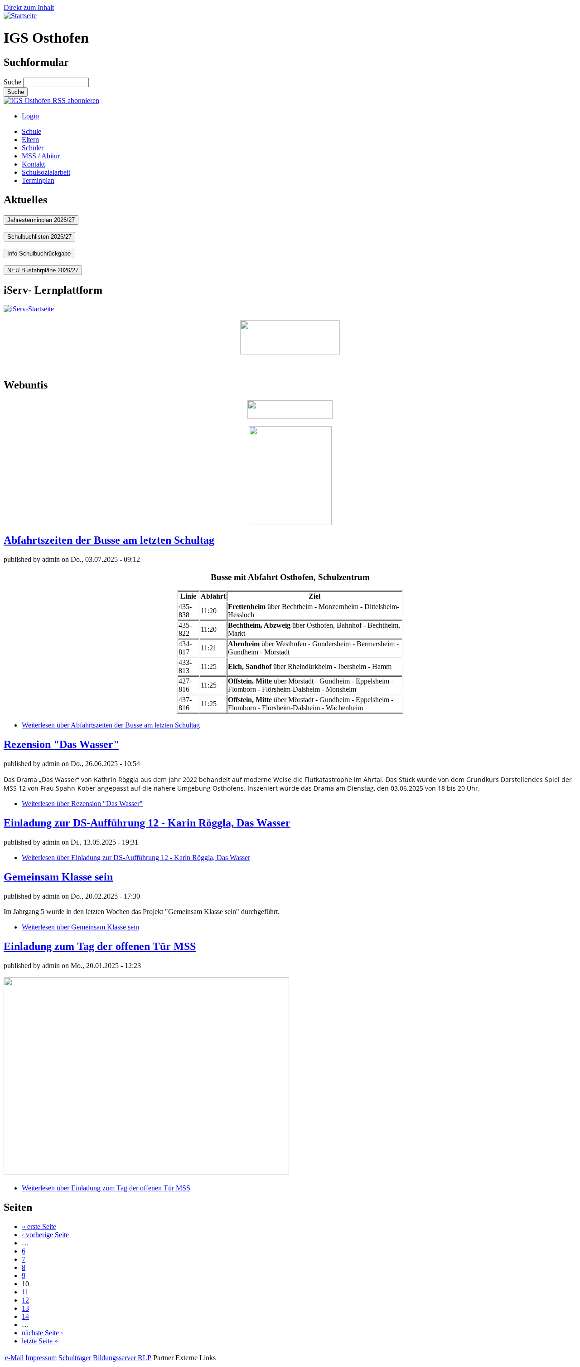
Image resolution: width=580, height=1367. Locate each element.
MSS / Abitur (41, 156)
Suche (13, 82)
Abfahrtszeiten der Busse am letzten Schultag (109, 540)
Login (30, 116)
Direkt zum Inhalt (29, 7)
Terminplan (38, 180)
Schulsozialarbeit (46, 172)
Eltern (30, 139)
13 (25, 1308)
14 (25, 1316)
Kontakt (33, 164)
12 (25, 1300)
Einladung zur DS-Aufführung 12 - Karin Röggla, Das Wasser (147, 823)
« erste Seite (39, 1226)
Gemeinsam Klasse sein (58, 877)
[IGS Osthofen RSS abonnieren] (51, 100)
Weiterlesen (111, 725)
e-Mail (14, 1358)
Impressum (41, 1358)
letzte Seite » (40, 1341)
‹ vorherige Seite (45, 1235)
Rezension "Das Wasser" (61, 744)
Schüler (33, 148)
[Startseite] (20, 16)
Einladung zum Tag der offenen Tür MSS (100, 946)
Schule (31, 131)
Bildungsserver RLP (122, 1358)
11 (25, 1292)
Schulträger (74, 1358)
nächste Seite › (42, 1333)
